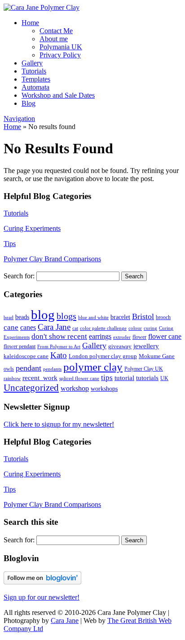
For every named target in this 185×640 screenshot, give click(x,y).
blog (43, 314)
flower (139, 337)
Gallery (32, 63)
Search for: (19, 276)
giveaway (120, 346)
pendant (28, 367)
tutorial (124, 377)
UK (164, 378)
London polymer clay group (103, 356)
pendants (52, 369)
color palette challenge (103, 328)
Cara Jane (54, 327)
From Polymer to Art (58, 346)
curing (150, 328)
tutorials (147, 377)
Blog (28, 103)
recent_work (39, 377)
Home (30, 22)
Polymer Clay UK (143, 369)
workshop (75, 389)
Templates (36, 79)
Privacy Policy (60, 55)
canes (28, 327)
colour (135, 328)
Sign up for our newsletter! (41, 597)
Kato (58, 355)
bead (8, 317)
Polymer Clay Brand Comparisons (52, 259)
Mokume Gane (157, 356)
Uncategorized (31, 387)
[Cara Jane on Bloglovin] (42, 582)
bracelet (120, 316)
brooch (163, 317)
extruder (122, 337)
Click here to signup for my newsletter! (59, 424)
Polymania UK (61, 47)
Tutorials (34, 71)
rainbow (12, 378)
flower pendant (19, 346)
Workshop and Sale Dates (58, 95)
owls (9, 369)
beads (22, 317)
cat (75, 328)
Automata (35, 87)
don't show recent (59, 336)
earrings (100, 336)
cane (11, 327)
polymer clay (93, 366)
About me (54, 39)
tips (107, 377)
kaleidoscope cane (26, 356)
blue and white (93, 317)
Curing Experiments (32, 228)
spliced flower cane (79, 378)
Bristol (143, 316)
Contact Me (56, 31)
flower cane (164, 336)
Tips (10, 243)
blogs (66, 316)
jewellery (146, 346)
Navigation (19, 118)
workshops (104, 388)
